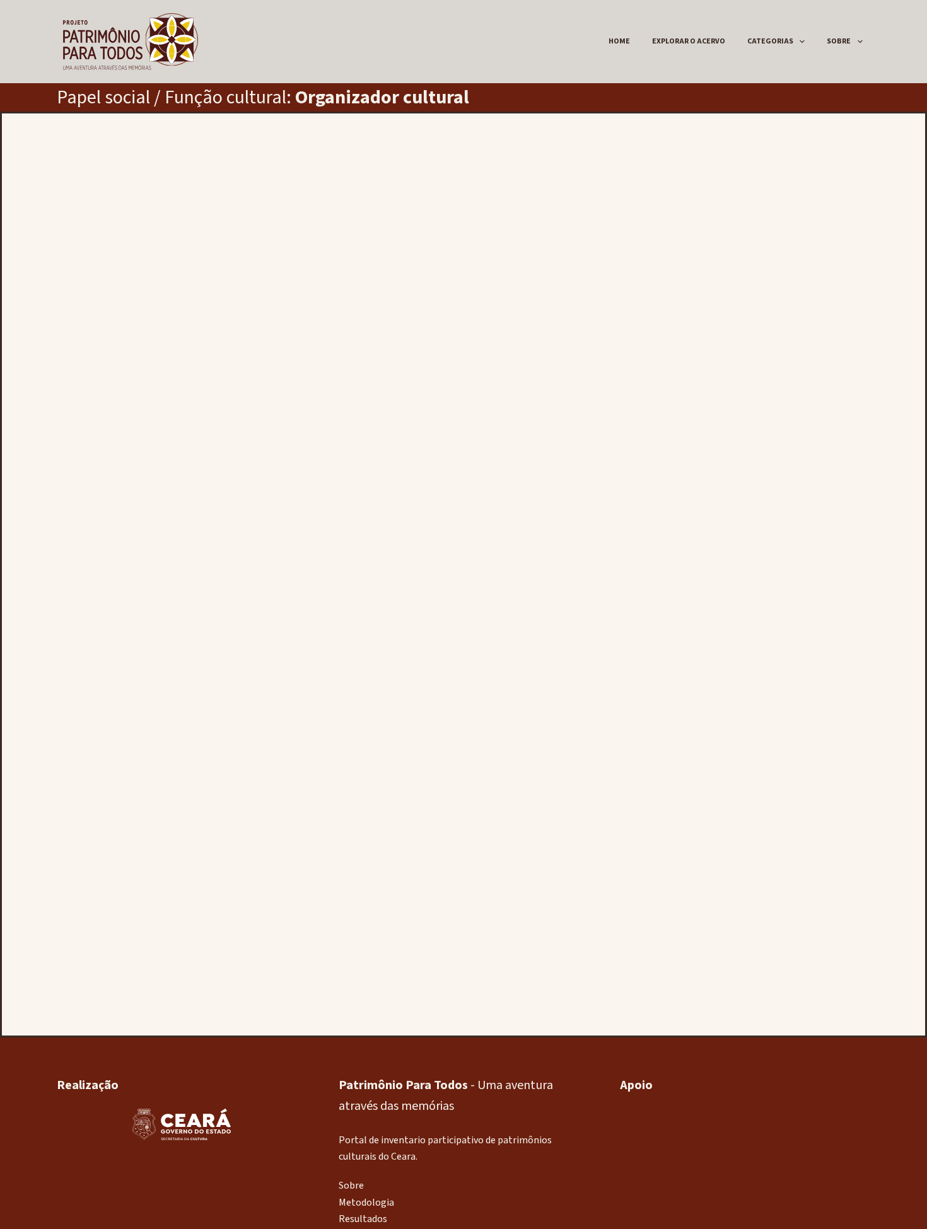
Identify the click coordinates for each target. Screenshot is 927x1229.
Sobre (839, 41)
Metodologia (366, 1202)
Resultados (363, 1219)
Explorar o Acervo (688, 41)
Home (619, 41)
